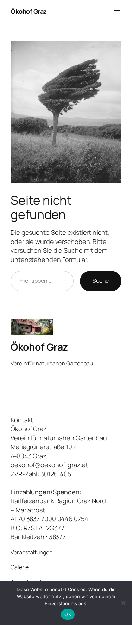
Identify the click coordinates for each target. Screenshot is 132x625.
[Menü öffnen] (117, 11)
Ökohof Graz (29, 11)
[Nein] (123, 602)
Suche (101, 281)
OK (67, 614)
